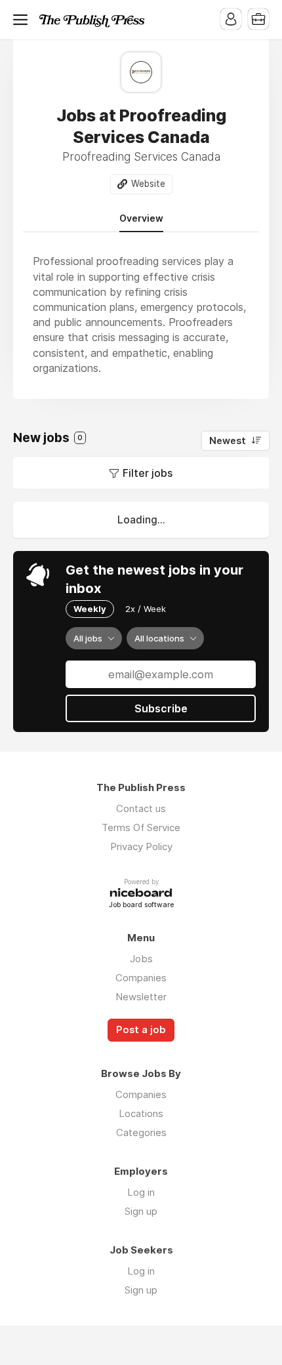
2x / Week (145, 608)
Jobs (141, 958)
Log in (141, 1192)
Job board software (141, 905)
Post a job (141, 1030)
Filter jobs (147, 472)
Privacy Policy (141, 846)
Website (148, 183)
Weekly (89, 608)
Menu (23, 20)
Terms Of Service (141, 827)
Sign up (141, 1211)
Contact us (141, 808)
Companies (141, 977)
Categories (141, 1132)
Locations (141, 1113)
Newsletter (141, 996)
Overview (141, 218)
